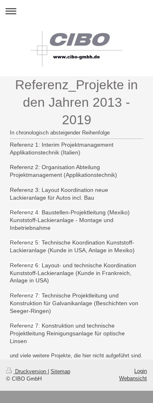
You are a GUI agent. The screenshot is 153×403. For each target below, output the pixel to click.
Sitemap (60, 371)
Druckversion (30, 371)
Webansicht (133, 378)
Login (140, 371)
